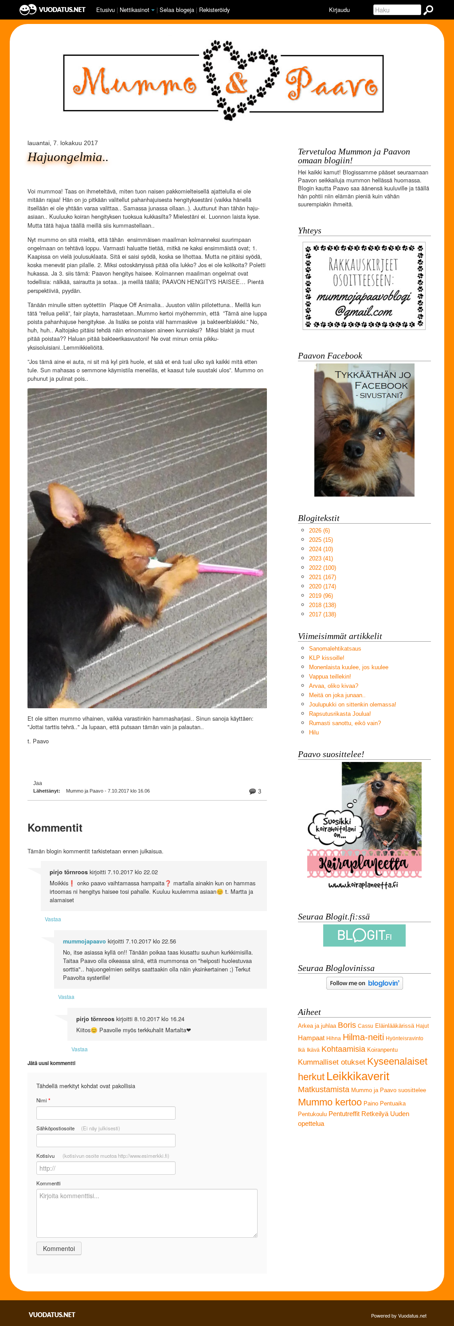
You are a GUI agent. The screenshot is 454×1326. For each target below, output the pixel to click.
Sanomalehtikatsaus (335, 648)
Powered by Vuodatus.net (399, 1315)
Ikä (301, 1050)
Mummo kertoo (330, 1102)
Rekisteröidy (214, 9)
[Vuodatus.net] (52, 1315)
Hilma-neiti (363, 1037)
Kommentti (48, 1183)
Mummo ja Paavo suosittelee (388, 1090)
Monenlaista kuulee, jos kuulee (348, 667)
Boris (347, 1025)
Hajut (422, 1026)
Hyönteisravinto (404, 1038)
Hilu (314, 732)
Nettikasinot (134, 9)
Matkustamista (323, 1089)
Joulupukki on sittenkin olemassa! (352, 704)
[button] (153, 10)
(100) (322, 567)
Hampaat (311, 1038)
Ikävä (313, 1050)
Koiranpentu (382, 1049)
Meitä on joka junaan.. (337, 695)
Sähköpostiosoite (78, 1128)
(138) (322, 605)
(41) (321, 558)
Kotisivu (102, 1155)
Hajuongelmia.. (68, 157)
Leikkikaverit (357, 1076)
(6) (319, 530)
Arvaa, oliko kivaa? (333, 686)
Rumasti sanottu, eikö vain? (345, 723)
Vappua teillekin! (330, 676)
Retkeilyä (374, 1113)
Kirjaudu (339, 9)
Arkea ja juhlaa (317, 1025)
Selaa (177, 9)
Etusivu (105, 9)
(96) (321, 595)
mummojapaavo (84, 941)
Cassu (365, 1026)
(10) (321, 549)
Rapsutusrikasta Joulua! (340, 713)
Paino (371, 1103)
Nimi (43, 1100)
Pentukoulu (312, 1114)
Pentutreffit (344, 1113)
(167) (322, 577)
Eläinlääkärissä (394, 1025)
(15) (321, 540)
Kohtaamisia (343, 1049)
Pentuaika (393, 1103)
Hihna (333, 1038)
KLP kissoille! (326, 658)
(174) (322, 586)
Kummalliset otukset (331, 1062)
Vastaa (53, 919)
